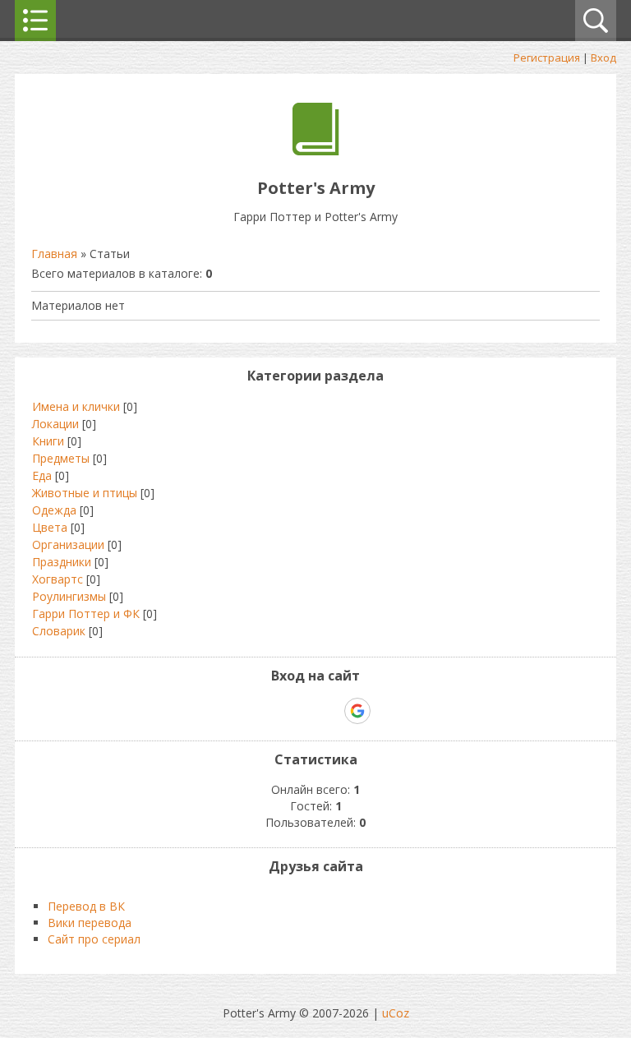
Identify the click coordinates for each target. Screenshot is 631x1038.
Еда (42, 475)
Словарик (58, 631)
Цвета (49, 527)
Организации (68, 544)
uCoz (395, 1013)
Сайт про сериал (94, 939)
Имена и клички (76, 406)
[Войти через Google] (357, 711)
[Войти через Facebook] (300, 711)
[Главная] (315, 151)
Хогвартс (57, 579)
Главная (54, 253)
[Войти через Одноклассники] (386, 711)
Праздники (61, 562)
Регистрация (547, 57)
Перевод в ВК (86, 906)
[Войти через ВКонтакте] (272, 711)
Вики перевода (89, 922)
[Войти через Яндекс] (328, 711)
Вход (603, 57)
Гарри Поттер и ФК (86, 613)
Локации (55, 423)
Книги (48, 441)
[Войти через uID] (245, 711)
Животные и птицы (84, 493)
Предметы (61, 458)
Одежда (54, 510)
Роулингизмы (69, 596)
